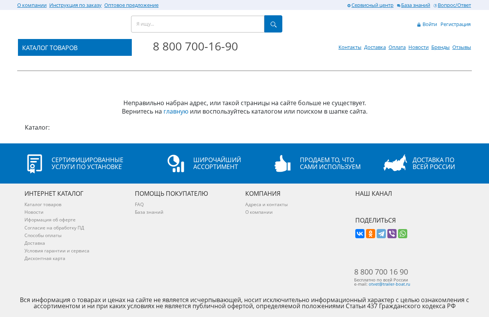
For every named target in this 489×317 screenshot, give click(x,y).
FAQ (139, 204)
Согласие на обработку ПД (54, 227)
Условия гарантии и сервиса (56, 250)
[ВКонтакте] (359, 233)
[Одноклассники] (370, 233)
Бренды (440, 47)
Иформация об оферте (50, 219)
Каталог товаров (43, 204)
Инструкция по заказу (75, 5)
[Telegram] (381, 233)
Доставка (375, 47)
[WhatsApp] (402, 233)
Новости (418, 47)
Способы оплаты (43, 235)
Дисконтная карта (44, 258)
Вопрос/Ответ (454, 5)
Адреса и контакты (266, 204)
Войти (429, 24)
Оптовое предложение (131, 5)
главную (176, 111)
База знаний (415, 5)
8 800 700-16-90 (195, 46)
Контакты (349, 47)
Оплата (397, 47)
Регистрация (455, 24)
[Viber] (392, 233)
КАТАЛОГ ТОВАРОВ (50, 48)
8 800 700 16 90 (381, 272)
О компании (32, 5)
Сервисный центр (372, 5)
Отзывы (461, 47)
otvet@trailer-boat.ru (389, 284)
